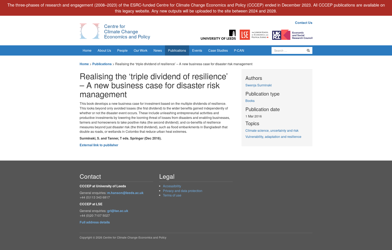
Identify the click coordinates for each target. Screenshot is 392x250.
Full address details (95, 222)
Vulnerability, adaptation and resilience (273, 136)
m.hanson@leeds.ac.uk (125, 192)
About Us (104, 50)
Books (250, 100)
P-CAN (239, 50)
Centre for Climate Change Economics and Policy (127, 31)
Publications (177, 50)
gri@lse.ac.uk (117, 210)
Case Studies (218, 50)
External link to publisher (99, 145)
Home (87, 50)
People (122, 50)
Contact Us (303, 22)
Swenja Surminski (258, 85)
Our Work (140, 50)
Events (197, 50)
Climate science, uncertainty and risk (271, 130)
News (158, 50)
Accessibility (172, 186)
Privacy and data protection (182, 190)
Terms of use (172, 195)
